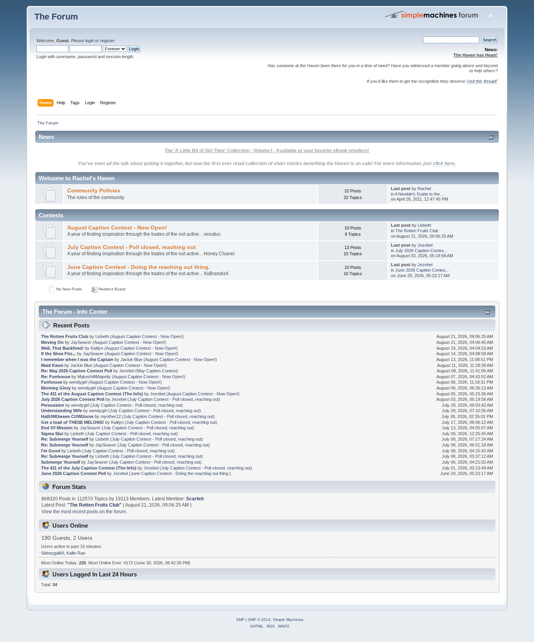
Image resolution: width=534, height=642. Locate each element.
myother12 (110, 416)
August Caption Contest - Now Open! (117, 228)
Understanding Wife (61, 410)
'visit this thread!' (482, 81)
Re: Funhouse (55, 376)
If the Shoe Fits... (58, 353)
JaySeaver (81, 342)
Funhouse (51, 382)
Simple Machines (288, 619)
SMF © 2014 (259, 619)
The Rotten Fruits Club (416, 230)
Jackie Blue (131, 359)
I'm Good (50, 450)
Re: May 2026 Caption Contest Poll (76, 370)
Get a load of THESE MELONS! (72, 422)
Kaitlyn (97, 348)
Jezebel (425, 245)
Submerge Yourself (60, 462)
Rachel (424, 188)
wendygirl (78, 382)
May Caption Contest (157, 370)
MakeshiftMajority (94, 376)
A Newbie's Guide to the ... (419, 194)
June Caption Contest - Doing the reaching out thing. (138, 267)
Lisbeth (424, 225)
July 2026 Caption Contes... (421, 250)
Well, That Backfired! (62, 348)
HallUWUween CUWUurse (67, 416)
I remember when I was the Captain (77, 359)
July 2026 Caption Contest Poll (72, 399)
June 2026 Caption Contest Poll (73, 473)
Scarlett (195, 499)
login (89, 40)
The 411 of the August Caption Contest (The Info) (92, 393)
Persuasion (52, 405)
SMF (240, 619)
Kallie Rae (75, 553)
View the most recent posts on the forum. (84, 511)
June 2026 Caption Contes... (422, 270)
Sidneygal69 (52, 553)
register (107, 40)
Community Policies (93, 191)
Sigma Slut (52, 433)
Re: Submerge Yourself (64, 439)
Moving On (52, 342)
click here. (444, 163)
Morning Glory (56, 388)
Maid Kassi (52, 365)
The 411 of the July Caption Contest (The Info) (88, 468)
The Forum (56, 16)
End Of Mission (57, 427)
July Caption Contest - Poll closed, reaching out (131, 247)
